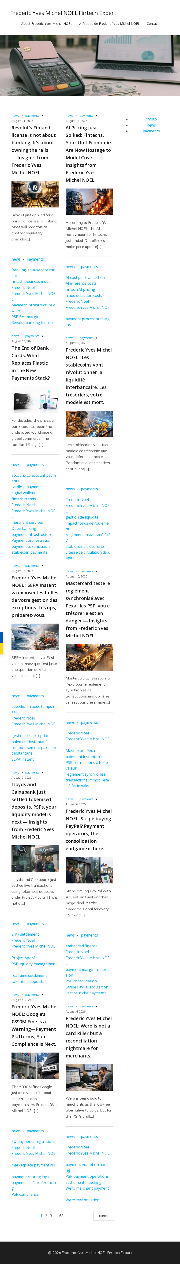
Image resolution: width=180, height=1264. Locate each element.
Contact (153, 23)
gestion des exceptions (31, 735)
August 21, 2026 (22, 121)
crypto (151, 119)
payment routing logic (30, 1176)
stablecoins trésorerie (85, 546)
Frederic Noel (23, 287)
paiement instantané (29, 741)
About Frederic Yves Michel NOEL (46, 23)
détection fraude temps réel (33, 709)
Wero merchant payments (87, 1191)
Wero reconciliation (82, 1199)
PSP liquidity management (33, 966)
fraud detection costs (84, 295)
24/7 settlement (25, 934)
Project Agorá (23, 957)
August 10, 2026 (76, 576)
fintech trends (23, 498)
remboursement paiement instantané (33, 750)
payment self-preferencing (33, 1185)
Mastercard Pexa (80, 750)
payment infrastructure (31, 534)
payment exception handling (88, 1167)
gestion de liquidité (82, 517)
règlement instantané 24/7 (88, 537)
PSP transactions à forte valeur (87, 765)
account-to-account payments (33, 478)
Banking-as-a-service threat (33, 272)
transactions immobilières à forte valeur (87, 782)
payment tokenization (30, 546)
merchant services (27, 522)
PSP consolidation (81, 981)
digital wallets (23, 492)
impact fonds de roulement (87, 526)
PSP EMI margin (25, 316)
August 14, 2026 (76, 121)
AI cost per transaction (85, 277)
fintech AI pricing (80, 289)
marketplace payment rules (33, 1167)
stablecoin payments (29, 552)
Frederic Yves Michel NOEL (33, 296)
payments (32, 115)
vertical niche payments (86, 992)
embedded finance (81, 945)
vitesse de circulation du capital (87, 555)
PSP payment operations (87, 1176)
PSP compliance (25, 1194)
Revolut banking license (32, 322)
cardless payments (27, 486)
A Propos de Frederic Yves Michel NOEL (109, 23)
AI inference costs (81, 283)
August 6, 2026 (76, 804)
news (15, 115)
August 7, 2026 (21, 777)
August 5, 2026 (21, 1000)
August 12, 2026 (22, 341)
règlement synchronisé (86, 774)
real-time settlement (29, 975)
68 (61, 1215)
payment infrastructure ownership (33, 307)
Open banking (23, 528)
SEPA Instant (22, 759)
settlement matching (83, 1182)
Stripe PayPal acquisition (87, 987)
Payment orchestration (31, 540)
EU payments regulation (32, 1141)
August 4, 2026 (76, 1011)
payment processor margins (88, 321)
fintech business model (31, 281)
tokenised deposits (27, 981)
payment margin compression (88, 972)
